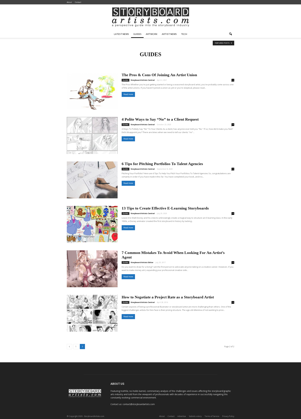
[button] (230, 34)
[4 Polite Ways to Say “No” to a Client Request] (92, 135)
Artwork (151, 34)
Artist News (169, 34)
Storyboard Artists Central (143, 80)
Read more (128, 94)
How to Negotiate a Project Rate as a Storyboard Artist (168, 297)
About (69, 2)
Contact (78, 2)
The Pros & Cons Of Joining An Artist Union (159, 75)
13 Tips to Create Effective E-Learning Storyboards (165, 208)
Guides (137, 34)
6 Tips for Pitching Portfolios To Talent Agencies (162, 164)
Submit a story (195, 416)
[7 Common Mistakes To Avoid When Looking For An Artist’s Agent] (92, 268)
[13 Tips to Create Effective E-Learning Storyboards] (92, 224)
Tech (184, 34)
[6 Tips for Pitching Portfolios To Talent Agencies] (92, 179)
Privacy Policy (228, 416)
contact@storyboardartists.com (139, 404)
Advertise (181, 416)
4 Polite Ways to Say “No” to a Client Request (160, 119)
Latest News (121, 34)
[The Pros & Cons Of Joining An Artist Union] (92, 91)
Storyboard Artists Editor (142, 262)
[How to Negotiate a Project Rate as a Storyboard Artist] (92, 313)
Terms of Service (212, 416)
